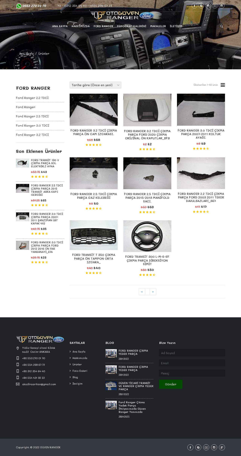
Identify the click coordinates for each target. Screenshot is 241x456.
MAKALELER (158, 26)
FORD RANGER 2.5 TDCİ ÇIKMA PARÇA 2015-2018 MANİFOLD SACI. (147, 197)
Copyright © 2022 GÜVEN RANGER (38, 447)
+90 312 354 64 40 (33, 371)
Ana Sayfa (26, 53)
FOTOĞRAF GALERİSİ (131, 26)
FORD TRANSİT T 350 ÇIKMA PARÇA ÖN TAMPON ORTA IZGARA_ (93, 258)
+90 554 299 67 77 (33, 364)
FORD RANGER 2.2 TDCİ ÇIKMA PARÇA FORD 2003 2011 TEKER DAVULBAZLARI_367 (201, 197)
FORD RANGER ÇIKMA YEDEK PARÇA (133, 352)
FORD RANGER (103, 26)
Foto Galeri (79, 371)
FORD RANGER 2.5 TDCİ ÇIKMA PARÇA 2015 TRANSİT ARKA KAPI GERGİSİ (47, 190)
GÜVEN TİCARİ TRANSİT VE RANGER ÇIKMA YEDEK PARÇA (136, 386)
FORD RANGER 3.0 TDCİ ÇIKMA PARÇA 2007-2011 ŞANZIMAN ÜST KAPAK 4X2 (47, 218)
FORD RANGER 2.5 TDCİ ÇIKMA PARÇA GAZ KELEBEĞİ (93, 195)
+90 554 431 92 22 (33, 377)
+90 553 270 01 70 (33, 358)
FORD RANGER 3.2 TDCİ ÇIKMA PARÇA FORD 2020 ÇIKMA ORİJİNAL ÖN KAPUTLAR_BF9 (147, 134)
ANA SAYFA (60, 26)
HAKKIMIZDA (81, 26)
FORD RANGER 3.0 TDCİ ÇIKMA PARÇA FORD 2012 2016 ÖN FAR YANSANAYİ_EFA (47, 246)
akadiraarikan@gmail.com (39, 384)
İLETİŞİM (176, 26)
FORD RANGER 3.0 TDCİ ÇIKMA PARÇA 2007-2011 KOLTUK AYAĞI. (201, 133)
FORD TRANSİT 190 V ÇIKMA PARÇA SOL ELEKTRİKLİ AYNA (45, 163)
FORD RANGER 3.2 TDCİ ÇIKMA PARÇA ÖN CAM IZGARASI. (93, 132)
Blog (75, 377)
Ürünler (43, 53)
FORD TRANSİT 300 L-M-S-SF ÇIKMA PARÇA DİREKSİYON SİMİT (147, 260)
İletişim (77, 383)
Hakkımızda (79, 358)
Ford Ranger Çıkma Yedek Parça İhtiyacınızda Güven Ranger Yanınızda (132, 406)
